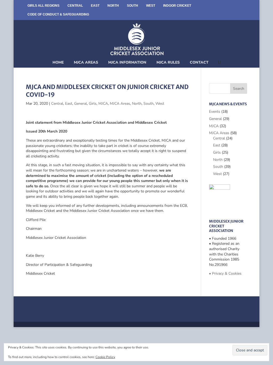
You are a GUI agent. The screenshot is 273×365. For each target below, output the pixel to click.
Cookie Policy (105, 357)
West (150, 5)
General (80, 103)
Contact (199, 62)
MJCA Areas (86, 62)
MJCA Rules (168, 62)
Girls (93, 103)
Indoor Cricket (177, 5)
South (132, 5)
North (113, 5)
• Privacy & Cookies (225, 273)
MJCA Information (127, 62)
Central (75, 5)
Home (58, 62)
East (95, 5)
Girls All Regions (43, 5)
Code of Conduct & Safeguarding (58, 14)
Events (214, 111)
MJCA (103, 103)
